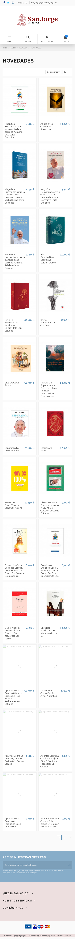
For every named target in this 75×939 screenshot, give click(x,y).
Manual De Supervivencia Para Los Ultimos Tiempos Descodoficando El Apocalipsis (49, 389)
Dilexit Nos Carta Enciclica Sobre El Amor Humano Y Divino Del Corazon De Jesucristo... (15, 570)
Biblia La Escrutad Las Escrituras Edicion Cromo (48, 258)
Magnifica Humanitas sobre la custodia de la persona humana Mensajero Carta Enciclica (50, 196)
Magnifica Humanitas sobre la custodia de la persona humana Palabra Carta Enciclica (15, 261)
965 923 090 (23, 3)
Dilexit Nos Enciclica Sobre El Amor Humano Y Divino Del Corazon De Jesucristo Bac (50, 570)
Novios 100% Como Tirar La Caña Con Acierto (13, 505)
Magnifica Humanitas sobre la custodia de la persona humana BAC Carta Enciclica (13, 131)
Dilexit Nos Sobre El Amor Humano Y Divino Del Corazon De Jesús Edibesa (49, 508)
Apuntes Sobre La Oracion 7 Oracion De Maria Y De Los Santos (14, 760)
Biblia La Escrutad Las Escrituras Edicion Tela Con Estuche (13, 325)
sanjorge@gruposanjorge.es (44, 3)
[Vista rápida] (22, 120)
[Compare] (18, 120)
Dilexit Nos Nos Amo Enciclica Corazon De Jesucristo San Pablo (12, 633)
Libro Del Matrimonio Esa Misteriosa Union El (49, 632)
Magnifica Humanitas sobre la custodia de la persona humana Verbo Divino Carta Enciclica (15, 196)
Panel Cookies (64, 935)
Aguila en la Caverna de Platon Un (46, 127)
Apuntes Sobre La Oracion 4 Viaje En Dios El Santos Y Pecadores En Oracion (49, 761)
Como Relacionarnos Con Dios (47, 323)
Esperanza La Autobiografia (12, 449)
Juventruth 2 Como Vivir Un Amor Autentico (48, 693)
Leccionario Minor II (46, 449)
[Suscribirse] (69, 865)
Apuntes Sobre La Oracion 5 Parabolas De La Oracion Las (14, 822)
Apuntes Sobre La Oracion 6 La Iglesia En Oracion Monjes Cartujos (49, 822)
